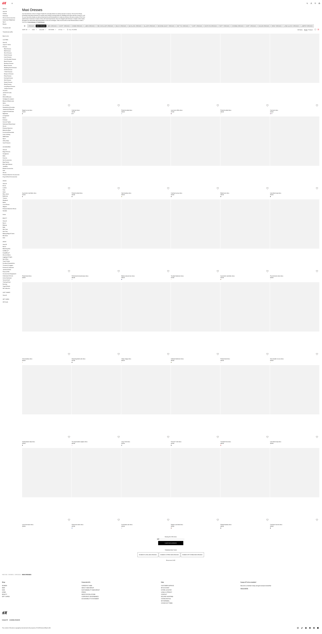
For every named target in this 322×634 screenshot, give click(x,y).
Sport (4, 22)
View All (5, 11)
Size (33, 29)
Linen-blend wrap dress (275, 193)
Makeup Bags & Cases (8, 233)
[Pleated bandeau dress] (245, 485)
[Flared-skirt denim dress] (96, 485)
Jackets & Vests (7, 269)
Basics (4, 117)
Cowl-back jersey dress (176, 193)
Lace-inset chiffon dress (177, 110)
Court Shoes (6, 204)
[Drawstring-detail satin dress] (96, 319)
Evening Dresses (8, 78)
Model (305, 29)
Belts (4, 156)
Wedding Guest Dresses (10, 67)
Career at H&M (87, 585)
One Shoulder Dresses (10, 59)
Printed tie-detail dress (126, 110)
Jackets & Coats (7, 92)
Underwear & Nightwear (9, 20)
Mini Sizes (5, 235)
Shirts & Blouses (7, 96)
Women (10, 574)
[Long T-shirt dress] (146, 402)
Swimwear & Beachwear (9, 124)
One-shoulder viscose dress (277, 358)
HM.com (4, 574)
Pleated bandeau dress (226, 524)
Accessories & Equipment (9, 273)
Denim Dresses (8, 55)
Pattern (51, 29)
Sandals (5, 210)
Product (310, 29)
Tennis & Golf (6, 280)
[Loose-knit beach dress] (46, 485)
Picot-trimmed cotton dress (276, 276)
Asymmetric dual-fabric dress (29, 193)
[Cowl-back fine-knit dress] (294, 485)
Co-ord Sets (6, 105)
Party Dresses (7, 76)
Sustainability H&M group (91, 590)
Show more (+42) (170, 560)
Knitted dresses (8, 69)
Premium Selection (8, 128)
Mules (4, 202)
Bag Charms (6, 162)
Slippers (5, 206)
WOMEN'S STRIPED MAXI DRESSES (169, 554)
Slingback (5, 200)
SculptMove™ (6, 253)
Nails (4, 227)
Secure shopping (167, 596)
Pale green (270, 362)
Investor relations (88, 594)
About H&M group (88, 587)
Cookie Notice (166, 598)
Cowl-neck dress (76, 110)
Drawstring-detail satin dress (78, 358)
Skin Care (5, 229)
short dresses (31, 22)
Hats (4, 170)
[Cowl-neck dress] (96, 71)
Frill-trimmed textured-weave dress (80, 276)
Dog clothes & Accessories (10, 176)
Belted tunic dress (224, 193)
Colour (41, 29)
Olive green (121, 196)
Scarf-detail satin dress (127, 524)
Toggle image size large (315, 29)
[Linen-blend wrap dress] (294, 153)
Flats (4, 190)
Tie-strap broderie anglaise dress (80, 441)
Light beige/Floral (220, 113)
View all (5, 149)
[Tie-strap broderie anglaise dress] (96, 402)
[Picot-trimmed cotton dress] (294, 236)
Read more (244, 588)
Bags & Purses (6, 151)
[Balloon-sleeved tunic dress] (146, 236)
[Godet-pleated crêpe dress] (46, 402)
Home (4, 214)
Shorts (4, 126)
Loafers (5, 187)
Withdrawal (165, 601)
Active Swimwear (7, 278)
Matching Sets (6, 248)
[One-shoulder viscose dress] (294, 319)
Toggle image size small (318, 29)
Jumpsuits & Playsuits (8, 109)
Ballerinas (5, 196)
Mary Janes (6, 194)
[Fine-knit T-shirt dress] (195, 402)
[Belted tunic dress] (245, 153)
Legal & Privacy (166, 592)
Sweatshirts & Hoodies (9, 107)
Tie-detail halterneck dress (177, 276)
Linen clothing (6, 134)
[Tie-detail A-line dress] (245, 402)
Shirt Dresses (7, 80)
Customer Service (167, 585)
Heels (4, 192)
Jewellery (5, 166)
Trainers (5, 198)
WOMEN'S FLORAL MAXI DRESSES (148, 554)
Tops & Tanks (6, 261)
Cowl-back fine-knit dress (276, 524)
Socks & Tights (7, 122)
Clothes (5, 13)
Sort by (25, 29)
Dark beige (220, 279)
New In (4, 246)
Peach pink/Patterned (220, 362)
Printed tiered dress (27, 276)
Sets (4, 237)
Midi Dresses (7, 50)
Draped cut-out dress (27, 110)
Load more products (171, 543)
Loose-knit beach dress (27, 524)
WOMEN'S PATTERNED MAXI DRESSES (192, 554)
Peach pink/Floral (171, 279)
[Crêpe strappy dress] (146, 319)
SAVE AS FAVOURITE (69, 105)
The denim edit (7, 27)
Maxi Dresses (7, 48)
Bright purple (270, 113)
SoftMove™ (6, 250)
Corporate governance (90, 596)
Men (3, 587)
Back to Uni (6, 36)
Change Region (14, 620)
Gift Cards (5, 302)
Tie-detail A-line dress (225, 441)
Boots (4, 185)
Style (60, 29)
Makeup (5, 225)
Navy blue (121, 445)
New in (4, 223)
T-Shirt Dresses (8, 71)
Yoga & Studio (6, 286)
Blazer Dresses (8, 65)
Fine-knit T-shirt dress (176, 441)
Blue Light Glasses (7, 164)
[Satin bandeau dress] (146, 153)
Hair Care (5, 231)
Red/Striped (220, 445)
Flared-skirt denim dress (77, 524)
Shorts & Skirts (7, 255)
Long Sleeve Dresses (9, 86)
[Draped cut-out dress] (46, 71)
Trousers (5, 90)
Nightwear (5, 113)
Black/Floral (220, 196)
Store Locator (166, 590)
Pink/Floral (22, 362)
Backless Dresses (8, 63)
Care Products (6, 143)
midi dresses (41, 22)
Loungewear (6, 115)
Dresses (5, 46)
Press (84, 592)
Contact (164, 594)
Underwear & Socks (8, 276)
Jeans (4, 94)
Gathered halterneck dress (177, 358)
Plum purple (171, 113)
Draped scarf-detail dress (177, 524)
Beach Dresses (8, 61)
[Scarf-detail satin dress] (146, 485)
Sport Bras (5, 259)
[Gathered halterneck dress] (195, 319)
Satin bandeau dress (126, 193)
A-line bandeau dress (27, 358)
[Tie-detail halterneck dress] (195, 236)
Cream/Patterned (22, 279)
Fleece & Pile (6, 271)
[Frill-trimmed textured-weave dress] (96, 236)
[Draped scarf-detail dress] (195, 485)
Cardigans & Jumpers (8, 99)
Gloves (4, 172)
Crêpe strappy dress (126, 358)
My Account (165, 587)
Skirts (4, 103)
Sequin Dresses (8, 82)
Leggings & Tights (7, 257)
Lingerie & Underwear (8, 111)
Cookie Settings (166, 603)
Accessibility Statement (90, 598)
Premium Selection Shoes (9, 208)
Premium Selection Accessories (11, 174)
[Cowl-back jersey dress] (195, 153)
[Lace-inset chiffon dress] (195, 71)
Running (5, 284)
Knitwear (5, 120)
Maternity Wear (7, 130)
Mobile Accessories (8, 168)
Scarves (5, 158)
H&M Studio (6, 136)
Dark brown (22, 113)
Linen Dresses (7, 57)
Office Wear (6, 140)
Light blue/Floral (121, 113)
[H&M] (4, 3)
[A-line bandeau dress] (46, 319)
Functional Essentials (8, 132)
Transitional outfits (8, 32)
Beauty (4, 24)
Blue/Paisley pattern (121, 279)
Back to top (320, 317)
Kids (3, 590)
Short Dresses (8, 53)
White (270, 279)
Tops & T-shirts (7, 44)
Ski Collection (6, 288)
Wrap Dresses (7, 84)
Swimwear (5, 15)
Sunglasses (6, 153)
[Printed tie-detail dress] (146, 71)
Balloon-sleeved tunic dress (128, 276)
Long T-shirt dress (125, 441)
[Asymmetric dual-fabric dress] (46, 153)
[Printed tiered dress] (46, 236)
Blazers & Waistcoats (8, 101)
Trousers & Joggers (8, 265)
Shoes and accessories (9, 17)
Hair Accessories (7, 160)
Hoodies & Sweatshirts (9, 263)
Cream (270, 445)
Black (270, 196)
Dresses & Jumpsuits (8, 267)
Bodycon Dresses (9, 73)
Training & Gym (7, 282)
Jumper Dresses (8, 88)
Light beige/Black (121, 362)
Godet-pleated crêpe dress (28, 441)
